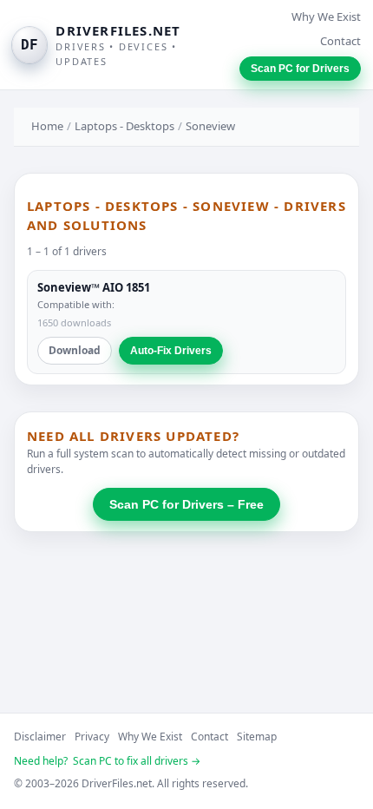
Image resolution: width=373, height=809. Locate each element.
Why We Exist (326, 16)
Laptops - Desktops (124, 126)
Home (47, 126)
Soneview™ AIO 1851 (93, 287)
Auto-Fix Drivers (171, 351)
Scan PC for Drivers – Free (186, 504)
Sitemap (257, 736)
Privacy (92, 736)
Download (75, 350)
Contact (340, 41)
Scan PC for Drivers (300, 68)
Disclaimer (40, 736)
